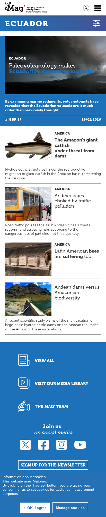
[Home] (26, 8)
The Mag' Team (51, 406)
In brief (14, 119)
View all (44, 360)
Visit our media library (61, 383)
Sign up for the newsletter (53, 465)
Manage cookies (70, 508)
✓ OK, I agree (35, 508)
